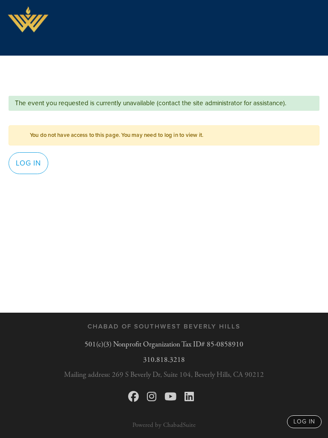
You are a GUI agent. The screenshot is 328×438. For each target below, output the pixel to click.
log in (304, 421)
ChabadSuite (179, 425)
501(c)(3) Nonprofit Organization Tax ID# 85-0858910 (164, 344)
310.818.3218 (164, 359)
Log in (28, 163)
